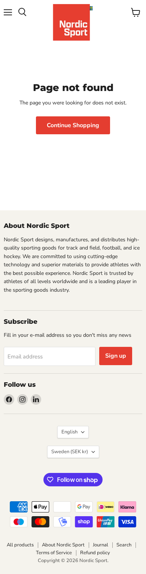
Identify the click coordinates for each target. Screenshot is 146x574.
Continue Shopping (73, 125)
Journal (100, 545)
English (69, 432)
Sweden (69, 451)
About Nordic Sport (63, 545)
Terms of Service (54, 552)
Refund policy (95, 552)
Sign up (115, 356)
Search (123, 545)
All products (20, 545)
